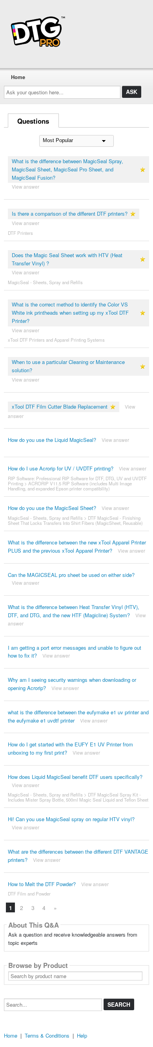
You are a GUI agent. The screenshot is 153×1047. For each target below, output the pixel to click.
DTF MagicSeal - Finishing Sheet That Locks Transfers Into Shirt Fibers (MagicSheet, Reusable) (75, 520)
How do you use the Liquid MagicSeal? (52, 439)
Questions (33, 121)
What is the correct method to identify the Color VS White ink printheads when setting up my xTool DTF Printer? (70, 312)
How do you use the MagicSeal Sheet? (52, 508)
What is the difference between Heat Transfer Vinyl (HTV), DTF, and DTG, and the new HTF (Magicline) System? (73, 611)
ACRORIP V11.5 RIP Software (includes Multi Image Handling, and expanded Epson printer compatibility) (70, 486)
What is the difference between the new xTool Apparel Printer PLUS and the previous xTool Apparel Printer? (77, 546)
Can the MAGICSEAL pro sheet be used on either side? (71, 574)
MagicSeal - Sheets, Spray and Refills (45, 282)
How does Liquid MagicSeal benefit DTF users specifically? (75, 776)
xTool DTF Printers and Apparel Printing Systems (56, 340)
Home (18, 77)
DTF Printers (20, 233)
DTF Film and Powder (29, 893)
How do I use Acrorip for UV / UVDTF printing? (60, 468)
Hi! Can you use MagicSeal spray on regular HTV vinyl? (71, 819)
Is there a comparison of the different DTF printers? (70, 213)
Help (82, 1035)
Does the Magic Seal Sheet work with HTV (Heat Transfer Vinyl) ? (67, 259)
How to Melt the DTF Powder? (42, 884)
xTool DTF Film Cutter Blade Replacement (59, 406)
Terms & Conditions (47, 1035)
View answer (25, 186)
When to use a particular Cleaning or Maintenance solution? (68, 366)
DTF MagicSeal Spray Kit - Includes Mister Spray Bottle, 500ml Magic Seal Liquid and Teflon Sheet (78, 797)
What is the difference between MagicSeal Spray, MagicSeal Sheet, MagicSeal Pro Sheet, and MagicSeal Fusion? (67, 169)
